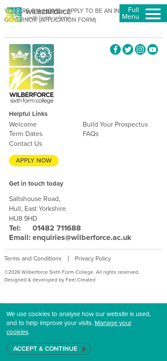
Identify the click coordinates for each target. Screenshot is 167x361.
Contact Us (25, 143)
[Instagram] (140, 49)
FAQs (90, 134)
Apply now (34, 160)
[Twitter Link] (127, 49)
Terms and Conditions (33, 258)
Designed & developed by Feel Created (49, 280)
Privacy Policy (93, 258)
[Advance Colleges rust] (38, 14)
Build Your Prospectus (115, 124)
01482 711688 (45, 228)
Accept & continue (45, 348)
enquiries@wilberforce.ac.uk (70, 237)
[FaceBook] (115, 49)
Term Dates (25, 134)
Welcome (23, 124)
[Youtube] (152, 49)
